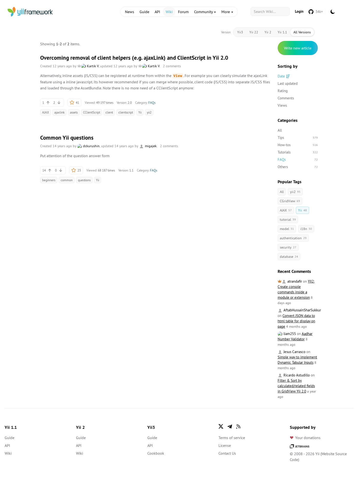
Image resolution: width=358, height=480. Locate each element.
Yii (139, 112)
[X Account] (220, 426)
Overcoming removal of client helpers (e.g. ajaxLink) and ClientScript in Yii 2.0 (134, 57)
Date (281, 76)
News (129, 11)
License (224, 445)
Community (204, 11)
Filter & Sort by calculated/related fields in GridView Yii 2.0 (296, 386)
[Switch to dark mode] (333, 12)
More (226, 11)
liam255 (289, 333)
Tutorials (298, 152)
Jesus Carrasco (294, 351)
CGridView (290, 201)
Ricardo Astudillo (296, 375)
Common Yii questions (67, 137)
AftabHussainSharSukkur (302, 310)
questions (84, 180)
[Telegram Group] (229, 426)
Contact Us (227, 453)
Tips (298, 137)
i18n (306, 229)
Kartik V (92, 66)
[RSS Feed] (238, 426)
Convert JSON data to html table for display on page (296, 321)
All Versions (302, 32)
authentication (293, 238)
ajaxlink (59, 112)
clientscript (125, 112)
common (67, 180)
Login (299, 11)
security (288, 247)
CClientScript (91, 112)
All (280, 130)
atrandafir (294, 281)
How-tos (298, 145)
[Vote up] (48, 103)
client (109, 112)
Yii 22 (253, 32)
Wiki (169, 11)
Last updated (288, 83)
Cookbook (155, 453)
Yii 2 (267, 32)
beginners (48, 180)
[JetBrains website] (299, 445)
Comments (286, 98)
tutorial (288, 219)
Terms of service (231, 437)
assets (74, 112)
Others (298, 166)
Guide (144, 11)
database (289, 256)
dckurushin (91, 146)
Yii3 (240, 32)
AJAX (45, 112)
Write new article (297, 48)
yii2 (149, 112)
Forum (183, 11)
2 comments (172, 66)
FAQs (151, 103)
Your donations (307, 437)
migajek (150, 146)
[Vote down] (59, 103)
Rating (283, 90)
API (157, 11)
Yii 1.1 (282, 32)
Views (282, 105)
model (287, 229)
